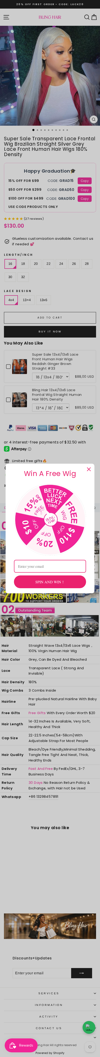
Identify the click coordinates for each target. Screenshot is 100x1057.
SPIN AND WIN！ (50, 581)
